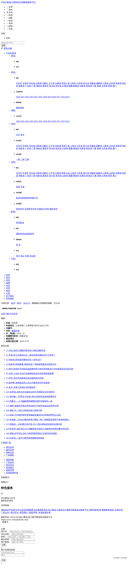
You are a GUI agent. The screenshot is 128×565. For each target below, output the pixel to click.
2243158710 (15, 482)
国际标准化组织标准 (25, 234)
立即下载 (5, 314)
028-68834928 (16, 477)
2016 (63, 97)
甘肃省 (83, 86)
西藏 (70, 86)
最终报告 (20, 108)
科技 (11, 15)
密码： (4, 537)
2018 (54, 97)
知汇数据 (52, 510)
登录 (6, 48)
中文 (18, 135)
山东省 (112, 83)
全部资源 (12, 53)
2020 (45, 97)
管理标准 (20, 223)
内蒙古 (45, 83)
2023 (32, 97)
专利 (11, 23)
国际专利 (54, 209)
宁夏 (94, 86)
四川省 (52, 86)
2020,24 (26, 303)
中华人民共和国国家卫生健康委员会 (32, 510)
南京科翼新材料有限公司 (27, 198)
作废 (27, 256)
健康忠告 (16, 331)
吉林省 (58, 83)
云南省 (65, 86)
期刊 (19, 303)
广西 (34, 86)
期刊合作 (10, 447)
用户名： (5, 531)
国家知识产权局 (8, 510)
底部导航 (10, 460)
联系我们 (10, 467)
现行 (18, 256)
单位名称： (6, 534)
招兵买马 (10, 465)
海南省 (39, 86)
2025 (22, 97)
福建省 (99, 83)
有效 (18, 187)
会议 (11, 21)
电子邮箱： (6, 542)
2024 (27, 97)
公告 (11, 29)
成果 (11, 18)
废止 (22, 256)
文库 (11, 12)
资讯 (11, 10)
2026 (18, 97)
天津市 (25, 83)
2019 (50, 97)
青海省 (89, 86)
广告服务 (10, 455)
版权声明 (10, 470)
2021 (40, 97)
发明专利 (20, 209)
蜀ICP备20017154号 (18, 522)
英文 (22, 135)
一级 (18, 159)
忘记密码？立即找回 (120, 558)
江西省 (105, 83)
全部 (11, 7)
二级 (22, 159)
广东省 (28, 86)
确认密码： (6, 539)
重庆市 (45, 86)
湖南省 (21, 86)
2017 (58, 97)
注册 (10, 48)
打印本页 (14, 314)
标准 (11, 26)
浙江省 (86, 83)
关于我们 (10, 296)
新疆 (99, 86)
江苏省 (79, 83)
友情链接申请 (12, 473)
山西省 (39, 83)
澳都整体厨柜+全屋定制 (112, 510)
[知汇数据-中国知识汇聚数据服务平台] (18, 2)
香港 (110, 86)
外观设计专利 (43, 209)
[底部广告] (6, 443)
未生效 (33, 256)
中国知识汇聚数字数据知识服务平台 (72, 510)
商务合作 (10, 452)
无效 (22, 187)
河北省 (32, 83)
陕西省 (76, 86)
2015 (68, 97)
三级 (27, 159)
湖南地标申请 (95, 510)
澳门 (114, 86)
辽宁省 (51, 83)
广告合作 (10, 462)
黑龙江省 (66, 83)
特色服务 (10, 298)
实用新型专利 (30, 209)
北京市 (19, 83)
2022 (36, 97)
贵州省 (59, 86)
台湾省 (105, 86)
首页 (8, 275)
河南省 (119, 83)
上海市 (73, 83)
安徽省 (93, 83)
